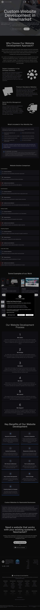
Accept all (30, 314)
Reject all (21, 314)
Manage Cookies (12, 314)
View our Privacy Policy (10, 312)
